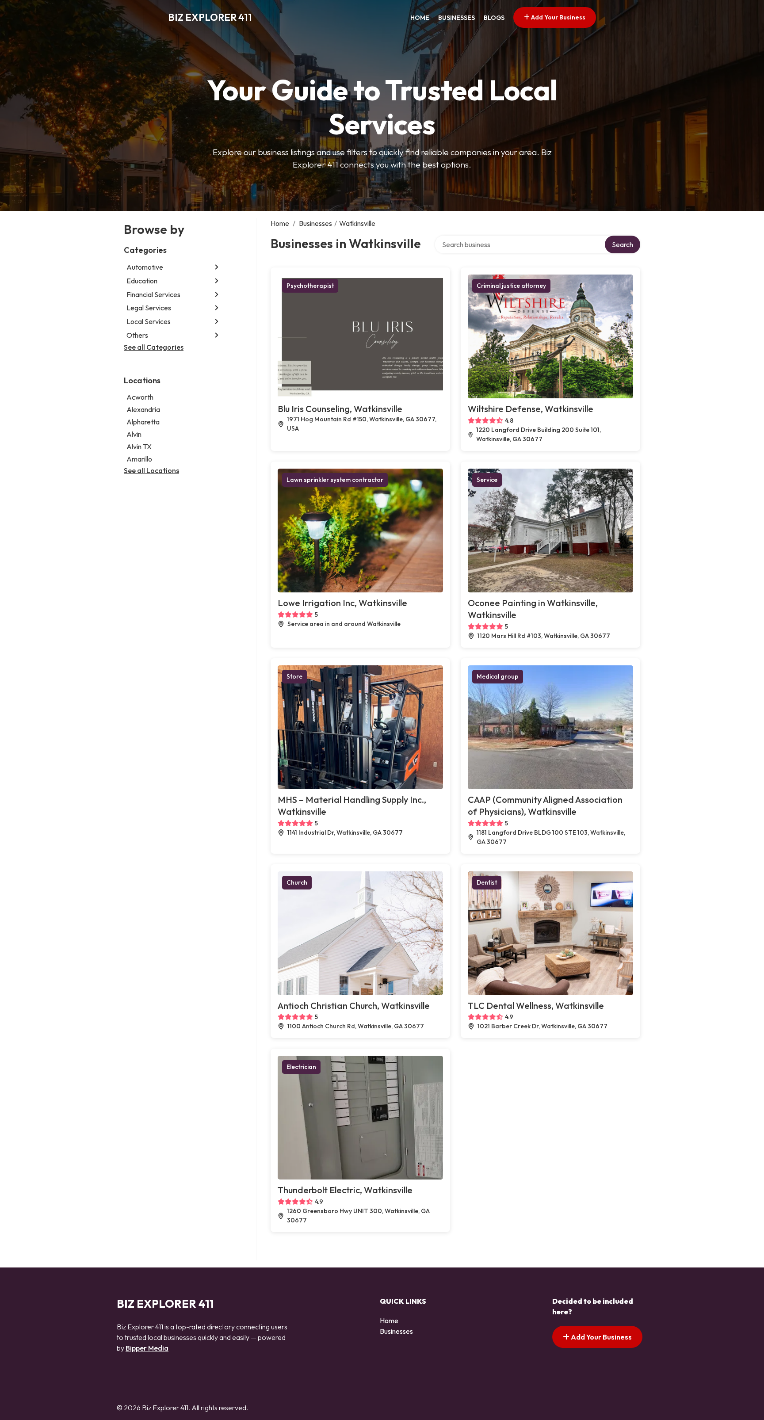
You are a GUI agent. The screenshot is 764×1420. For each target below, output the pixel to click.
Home (419, 18)
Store (294, 676)
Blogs (494, 18)
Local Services (148, 321)
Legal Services (148, 307)
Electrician (301, 1067)
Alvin (133, 434)
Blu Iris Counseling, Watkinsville (340, 408)
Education (141, 280)
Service (487, 480)
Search (622, 244)
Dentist (487, 882)
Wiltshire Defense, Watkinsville (530, 408)
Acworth (139, 397)
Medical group (498, 676)
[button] (216, 267)
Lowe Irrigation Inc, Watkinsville (342, 602)
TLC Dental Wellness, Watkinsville (536, 1005)
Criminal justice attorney (511, 286)
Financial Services (153, 294)
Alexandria (143, 409)
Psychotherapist (310, 286)
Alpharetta (143, 421)
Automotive (144, 267)
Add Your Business (557, 17)
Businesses (456, 18)
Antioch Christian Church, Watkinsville (354, 1005)
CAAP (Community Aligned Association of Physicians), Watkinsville (545, 805)
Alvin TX (139, 446)
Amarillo (139, 458)
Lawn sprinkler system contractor (334, 480)
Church (296, 882)
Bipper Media (147, 1348)
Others (137, 335)
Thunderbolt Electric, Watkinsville (345, 1189)
